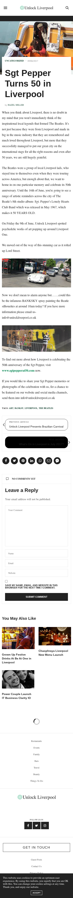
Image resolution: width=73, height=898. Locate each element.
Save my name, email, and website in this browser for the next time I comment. (31, 586)
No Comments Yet (23, 478)
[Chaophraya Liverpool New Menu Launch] (55, 636)
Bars (36, 760)
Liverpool (31, 408)
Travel (36, 767)
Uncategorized (14, 61)
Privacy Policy (36, 872)
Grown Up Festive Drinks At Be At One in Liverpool (16, 658)
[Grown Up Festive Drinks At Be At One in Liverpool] (18, 638)
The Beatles (46, 408)
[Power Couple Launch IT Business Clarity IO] (18, 679)
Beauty (36, 774)
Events (36, 747)
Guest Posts (36, 859)
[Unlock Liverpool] (36, 7)
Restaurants (36, 740)
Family (36, 754)
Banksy (19, 408)
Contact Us (36, 866)
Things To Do (36, 780)
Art (11, 408)
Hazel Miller (16, 104)
